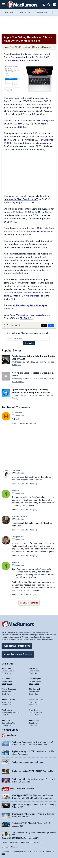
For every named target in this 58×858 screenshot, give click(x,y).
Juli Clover (6, 678)
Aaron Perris (34, 720)
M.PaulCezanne (19, 516)
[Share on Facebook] (51, 325)
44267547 (16, 490)
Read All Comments (29, 603)
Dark (3, 854)
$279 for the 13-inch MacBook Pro (26, 295)
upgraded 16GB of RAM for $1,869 (21, 199)
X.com (9, 673)
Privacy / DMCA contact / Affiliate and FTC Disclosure (22, 842)
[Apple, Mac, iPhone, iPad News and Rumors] (22, 8)
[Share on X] (44, 325)
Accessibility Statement (10, 847)
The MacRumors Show (22, 788)
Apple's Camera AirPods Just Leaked (28, 762)
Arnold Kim (6, 668)
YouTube (11, 735)
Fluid (35, 851)
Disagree (33, 423)
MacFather (17, 413)
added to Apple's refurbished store (21, 247)
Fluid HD (42, 851)
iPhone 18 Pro (43, 12)
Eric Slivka (33, 668)
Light (54, 851)
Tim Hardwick (34, 689)
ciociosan (16, 470)
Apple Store (44, 315)
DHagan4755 (18, 537)
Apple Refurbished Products (23, 315)
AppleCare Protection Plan (30, 292)
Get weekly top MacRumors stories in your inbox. (29, 333)
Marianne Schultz (36, 699)
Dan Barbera (7, 710)
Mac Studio (24, 12)
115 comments (11, 325)
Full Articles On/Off (24, 851)
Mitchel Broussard (9, 689)
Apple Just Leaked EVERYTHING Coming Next (33, 771)
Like (26, 423)
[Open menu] (3, 4)
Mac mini (8, 12)
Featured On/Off (8, 851)
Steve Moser (6, 720)
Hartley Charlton (8, 699)
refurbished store (15, 60)
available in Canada (40, 231)
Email (4, 673)
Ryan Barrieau (35, 710)
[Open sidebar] (54, 5)
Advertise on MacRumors (18, 654)
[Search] (50, 4)
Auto (49, 851)
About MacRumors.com (17, 645)
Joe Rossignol (44, 47)
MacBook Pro (26, 318)
